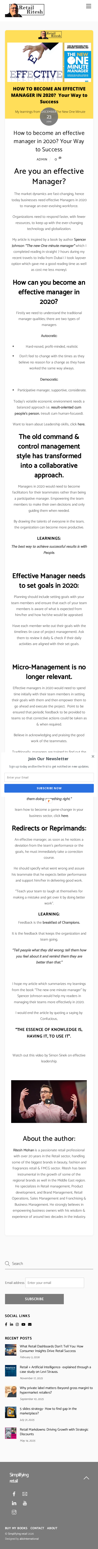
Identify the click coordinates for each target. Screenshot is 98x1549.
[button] (48, 759)
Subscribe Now (49, 788)
